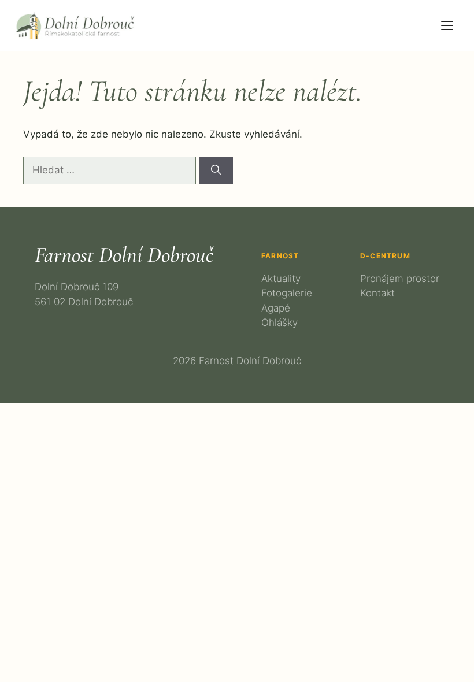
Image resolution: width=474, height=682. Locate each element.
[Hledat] (216, 170)
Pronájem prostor (399, 278)
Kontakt (377, 293)
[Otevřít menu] (447, 25)
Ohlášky (279, 322)
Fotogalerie (286, 293)
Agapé (275, 308)
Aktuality (281, 278)
